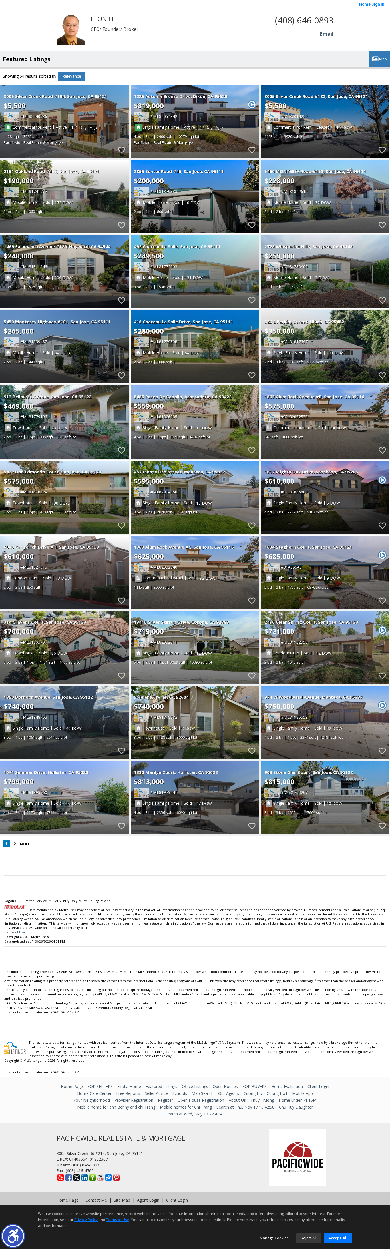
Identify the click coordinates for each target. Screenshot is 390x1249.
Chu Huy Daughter (296, 1107)
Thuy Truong (262, 1100)
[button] (13, 1236)
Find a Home (129, 1086)
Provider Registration (133, 1100)
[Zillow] (108, 1177)
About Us (237, 1100)
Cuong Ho (253, 1093)
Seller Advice (156, 1093)
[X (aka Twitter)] (76, 1177)
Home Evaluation (287, 1086)
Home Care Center (94, 1093)
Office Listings (195, 1086)
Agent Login (148, 1200)
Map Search (203, 1093)
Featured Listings (161, 1086)
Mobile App (302, 1093)
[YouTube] (100, 1177)
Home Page (72, 1086)
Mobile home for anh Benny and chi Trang (116, 1107)
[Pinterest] (116, 1177)
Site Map (122, 1200)
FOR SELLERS (100, 1086)
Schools (179, 1093)
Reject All (308, 1237)
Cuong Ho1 (277, 1093)
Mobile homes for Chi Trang (186, 1107)
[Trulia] (92, 1177)
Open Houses (225, 1086)
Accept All (337, 1237)
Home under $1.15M (298, 1100)
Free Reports (128, 1093)
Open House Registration (201, 1100)
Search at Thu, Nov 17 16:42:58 (245, 1107)
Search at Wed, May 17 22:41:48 (195, 1114)
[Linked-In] (84, 1177)
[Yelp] (60, 1177)
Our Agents (228, 1093)
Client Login (318, 1086)
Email (326, 33)
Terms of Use (14, 932)
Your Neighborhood (91, 1100)
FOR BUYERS (254, 1086)
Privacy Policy (86, 1219)
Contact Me (96, 1200)
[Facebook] (68, 1177)
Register (165, 1100)
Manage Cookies (274, 1237)
